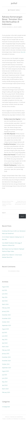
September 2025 (6, 325)
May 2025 (4, 339)
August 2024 (5, 371)
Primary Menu (15, 10)
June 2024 (5, 378)
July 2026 (4, 290)
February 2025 (6, 350)
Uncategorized (6, 406)
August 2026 (5, 286)
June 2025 (5, 336)
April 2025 (5, 343)
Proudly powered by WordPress (14, 417)
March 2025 (5, 346)
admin (20, 27)
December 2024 (6, 357)
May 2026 (4, 297)
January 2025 (5, 353)
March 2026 (5, 304)
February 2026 (6, 308)
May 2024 (4, 382)
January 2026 (5, 311)
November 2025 (6, 318)
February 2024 (6, 392)
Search (4, 212)
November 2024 (6, 360)
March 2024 (5, 389)
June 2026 (5, 294)
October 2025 (5, 322)
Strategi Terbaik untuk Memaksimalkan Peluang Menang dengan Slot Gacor (20, 203)
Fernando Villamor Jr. (19, 419)
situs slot (23, 52)
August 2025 (5, 329)
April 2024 (5, 385)
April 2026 (5, 301)
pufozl (14, 3)
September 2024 (6, 367)
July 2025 (4, 332)
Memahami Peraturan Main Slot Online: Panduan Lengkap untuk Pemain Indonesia (7, 203)
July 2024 (4, 374)
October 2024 (5, 364)
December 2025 (6, 315)
